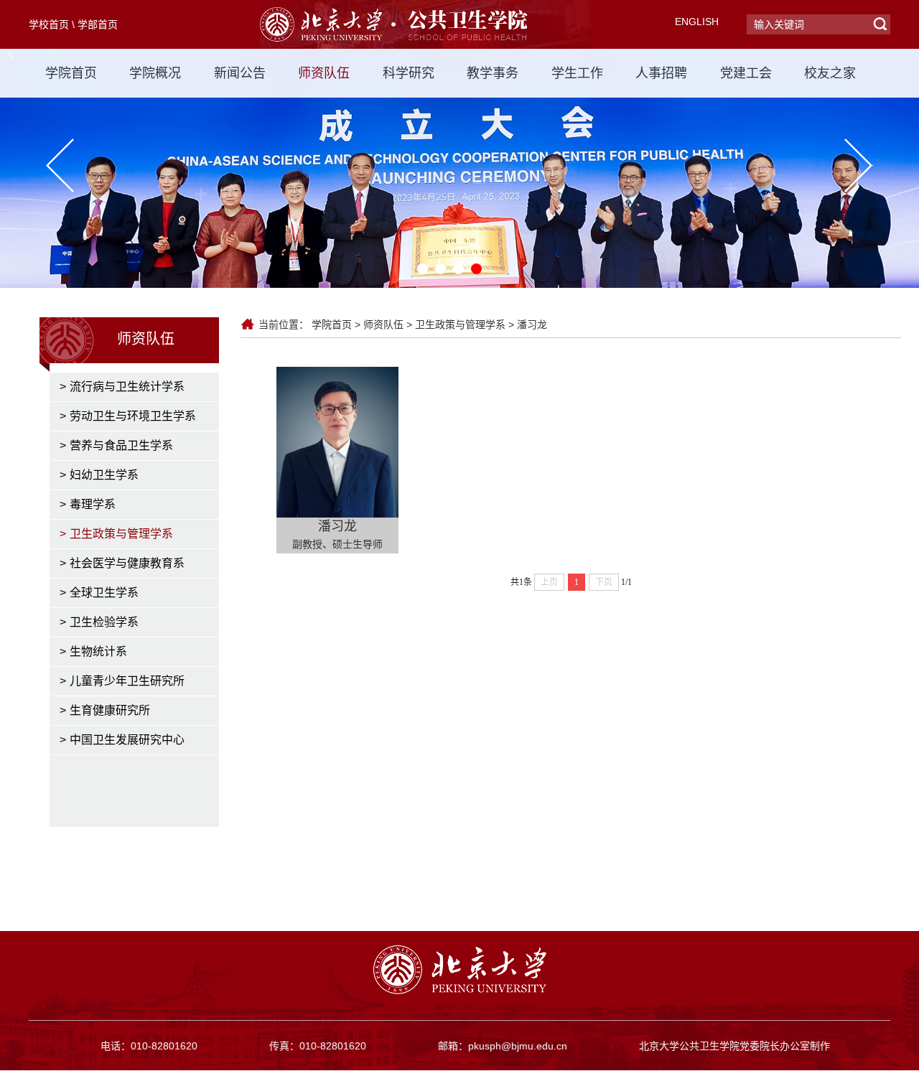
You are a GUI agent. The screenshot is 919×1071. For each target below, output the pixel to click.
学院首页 (71, 73)
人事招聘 (661, 73)
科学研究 (408, 73)
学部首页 (98, 24)
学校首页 (49, 24)
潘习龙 (532, 324)
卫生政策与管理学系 (460, 324)
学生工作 (577, 73)
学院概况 (155, 73)
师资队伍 (324, 73)
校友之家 (830, 73)
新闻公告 (240, 73)
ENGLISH (697, 21)
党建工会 (746, 73)
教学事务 (492, 73)
